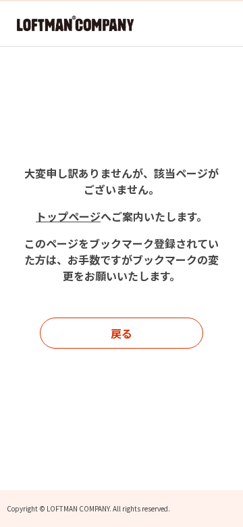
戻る (121, 333)
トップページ (68, 216)
